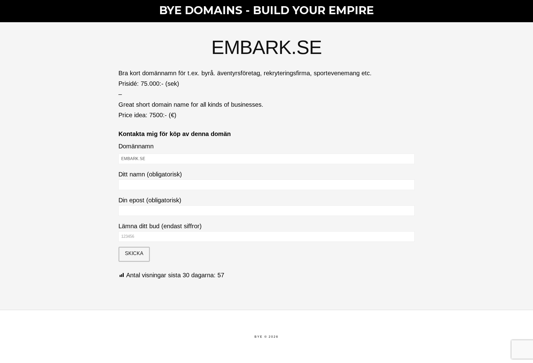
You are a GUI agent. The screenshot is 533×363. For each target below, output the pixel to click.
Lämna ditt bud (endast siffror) (160, 226)
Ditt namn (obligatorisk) (150, 174)
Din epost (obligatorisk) (149, 200)
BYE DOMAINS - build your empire (266, 10)
